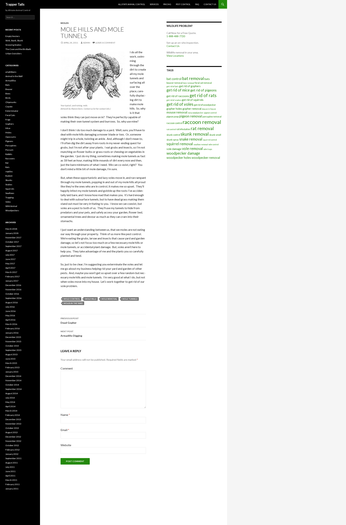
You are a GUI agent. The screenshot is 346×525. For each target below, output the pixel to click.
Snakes (8, 184)
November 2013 (13, 423)
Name (65, 414)
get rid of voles (180, 104)
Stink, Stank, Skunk (14, 40)
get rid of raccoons (178, 96)
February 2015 (12, 367)
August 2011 (11, 462)
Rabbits (8, 154)
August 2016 (11, 302)
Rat (6, 162)
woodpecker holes (179, 157)
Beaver (8, 89)
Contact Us (210, 4)
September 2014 (13, 389)
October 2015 (12, 345)
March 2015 (11, 363)
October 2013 (12, 428)
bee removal (188, 83)
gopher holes (174, 108)
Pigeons (9, 141)
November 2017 (13, 237)
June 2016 (10, 311)
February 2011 (12, 484)
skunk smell (215, 134)
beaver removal (175, 82)
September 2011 (13, 458)
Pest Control (183, 4)
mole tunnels (129, 299)
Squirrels (9, 188)
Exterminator (11, 111)
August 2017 (11, 250)
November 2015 (13, 341)
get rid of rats (203, 95)
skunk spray (173, 139)
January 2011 (11, 488)
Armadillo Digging (71, 333)
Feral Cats (10, 115)
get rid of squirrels (192, 99)
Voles (8, 201)
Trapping (9, 197)
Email (65, 430)
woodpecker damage (183, 153)
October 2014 (12, 384)
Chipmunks (10, 102)
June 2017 (10, 259)
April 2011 (10, 475)
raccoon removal (202, 122)
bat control (174, 79)
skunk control (173, 134)
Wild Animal (11, 206)
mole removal (109, 299)
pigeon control (210, 112)
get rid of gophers (190, 86)
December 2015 (13, 337)
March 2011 (11, 480)
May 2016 (10, 315)
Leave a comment (105, 42)
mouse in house (209, 109)
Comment (67, 368)
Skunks (8, 180)
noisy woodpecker (195, 112)
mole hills (90, 299)
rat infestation (183, 129)
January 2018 (11, 233)
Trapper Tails (15, 4)
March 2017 (11, 272)
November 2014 (13, 380)
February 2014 (12, 415)
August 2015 (11, 354)
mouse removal (177, 112)
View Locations (175, 55)
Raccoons (10, 158)
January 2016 (11, 332)
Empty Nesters (12, 36)
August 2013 (11, 432)
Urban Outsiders (13, 53)
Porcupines (10, 145)
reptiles (9, 171)
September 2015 (13, 350)
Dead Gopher (70, 320)
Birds (8, 98)
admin (86, 42)
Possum (9, 149)
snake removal (190, 139)
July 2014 (10, 397)
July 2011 (10, 467)
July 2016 (10, 306)
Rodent (8, 175)
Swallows (9, 193)
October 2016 (12, 293)
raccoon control (174, 123)
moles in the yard (73, 303)
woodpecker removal (206, 157)
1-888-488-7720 (176, 36)
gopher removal (192, 108)
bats (207, 78)
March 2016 (11, 324)
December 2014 (13, 376)
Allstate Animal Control (131, 4)
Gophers (9, 123)
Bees (7, 93)
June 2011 (10, 471)
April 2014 (10, 406)
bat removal (193, 78)
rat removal (202, 128)
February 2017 (12, 276)
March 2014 (11, 410)
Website (66, 445)
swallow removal (201, 144)
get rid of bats (173, 86)
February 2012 (12, 449)
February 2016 (12, 328)
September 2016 (13, 298)
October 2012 (12, 445)
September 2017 (13, 246)
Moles (64, 23)
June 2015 (10, 358)
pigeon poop (173, 116)
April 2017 (10, 267)
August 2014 (11, 393)
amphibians (10, 72)
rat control (171, 129)
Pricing (167, 4)
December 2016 (13, 285)
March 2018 (11, 229)
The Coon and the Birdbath (18, 49)
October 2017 (12, 241)
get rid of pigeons (203, 90)
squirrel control (210, 140)
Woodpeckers (12, 210)
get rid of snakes (174, 100)
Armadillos (10, 80)
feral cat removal (203, 82)
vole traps (207, 149)
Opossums (10, 136)
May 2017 (10, 263)
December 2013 (13, 419)
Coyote (8, 106)
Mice (7, 128)
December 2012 (13, 436)
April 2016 (10, 319)
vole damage (174, 148)
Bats (7, 85)
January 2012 (11, 454)
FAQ (197, 4)
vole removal (192, 148)
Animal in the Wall (14, 76)
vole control (214, 144)
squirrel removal (180, 144)
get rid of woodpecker (205, 104)
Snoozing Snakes (13, 44)
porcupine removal (212, 116)
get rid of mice (178, 90)
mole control (72, 299)
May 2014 (10, 402)
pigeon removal (190, 116)
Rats (7, 167)
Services (154, 4)
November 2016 (13, 289)
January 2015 (11, 371)
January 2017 (11, 280)
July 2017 (10, 254)
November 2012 (13, 441)
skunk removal (195, 134)
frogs (7, 119)
